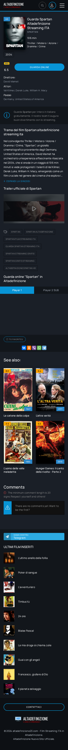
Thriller (31, 43)
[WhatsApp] (39, 348)
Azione (53, 43)
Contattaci (34, 707)
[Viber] (34, 348)
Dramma (32, 46)
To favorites (16, 339)
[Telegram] (44, 348)
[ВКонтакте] (24, 348)
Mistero (42, 43)
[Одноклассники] (29, 348)
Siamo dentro (21, 536)
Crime (42, 46)
